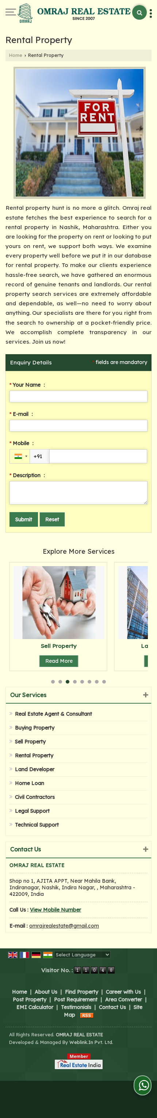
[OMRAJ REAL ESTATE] (74, 13)
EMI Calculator (34, 1007)
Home (15, 55)
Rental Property (34, 755)
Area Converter (123, 999)
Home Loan (29, 783)
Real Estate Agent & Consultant (53, 714)
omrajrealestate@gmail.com (64, 925)
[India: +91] (19, 456)
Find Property (81, 992)
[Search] (139, 12)
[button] (55, 909)
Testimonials (76, 1007)
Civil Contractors (35, 797)
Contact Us (112, 1007)
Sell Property (59, 645)
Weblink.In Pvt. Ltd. (91, 1042)
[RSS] (86, 1014)
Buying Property (34, 727)
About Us (46, 992)
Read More (59, 661)
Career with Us (123, 992)
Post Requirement (75, 999)
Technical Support (37, 824)
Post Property (29, 999)
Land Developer (34, 769)
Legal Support (32, 811)
